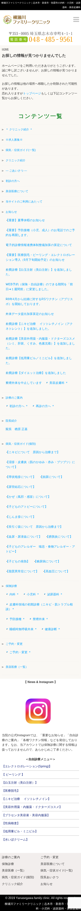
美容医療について (17, 191)
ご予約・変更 (14, 643)
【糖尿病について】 (47, 561)
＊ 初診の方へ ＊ (17, 406)
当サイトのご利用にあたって (24, 201)
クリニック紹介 (15, 160)
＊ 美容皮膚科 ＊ (57, 382)
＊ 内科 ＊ (12, 594)
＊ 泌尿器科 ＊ (53, 594)
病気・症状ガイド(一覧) (21, 150)
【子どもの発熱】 (18, 561)
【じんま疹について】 (21, 516)
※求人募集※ (14, 139)
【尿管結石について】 (21, 486)
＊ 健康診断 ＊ (51, 629)
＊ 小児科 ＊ (31, 594)
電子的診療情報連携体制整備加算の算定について (39, 245)
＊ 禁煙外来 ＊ (39, 619)
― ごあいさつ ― (16, 170)
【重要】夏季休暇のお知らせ (25, 220)
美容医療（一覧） (17, 666)
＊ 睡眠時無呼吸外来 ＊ (21, 629)
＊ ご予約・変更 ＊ (18, 652)
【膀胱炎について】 (59, 536)
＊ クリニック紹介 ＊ (19, 129)
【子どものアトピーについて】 (27, 506)
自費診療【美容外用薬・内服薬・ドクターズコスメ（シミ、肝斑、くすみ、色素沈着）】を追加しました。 (40, 343)
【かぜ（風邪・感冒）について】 (28, 496)
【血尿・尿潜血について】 (24, 536)
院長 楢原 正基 (17, 429)
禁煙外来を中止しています (24, 382)
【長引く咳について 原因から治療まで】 (34, 526)
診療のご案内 (14, 397)
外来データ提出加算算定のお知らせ (30, 313)
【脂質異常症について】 (22, 571)
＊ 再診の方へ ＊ (43, 406)
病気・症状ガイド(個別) (21, 443)
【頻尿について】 (52, 476)
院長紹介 (11, 420)
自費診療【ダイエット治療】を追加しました (36, 372)
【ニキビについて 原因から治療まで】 (33, 452)
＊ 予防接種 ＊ (15, 619)
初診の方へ (13, 180)
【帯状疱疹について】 (21, 476)
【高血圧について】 (56, 571)
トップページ (32, 93)
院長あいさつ (49, 877)
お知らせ (11, 211)
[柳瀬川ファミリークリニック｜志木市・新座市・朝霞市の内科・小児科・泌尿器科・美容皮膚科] (26, 19)
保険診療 (11, 585)
